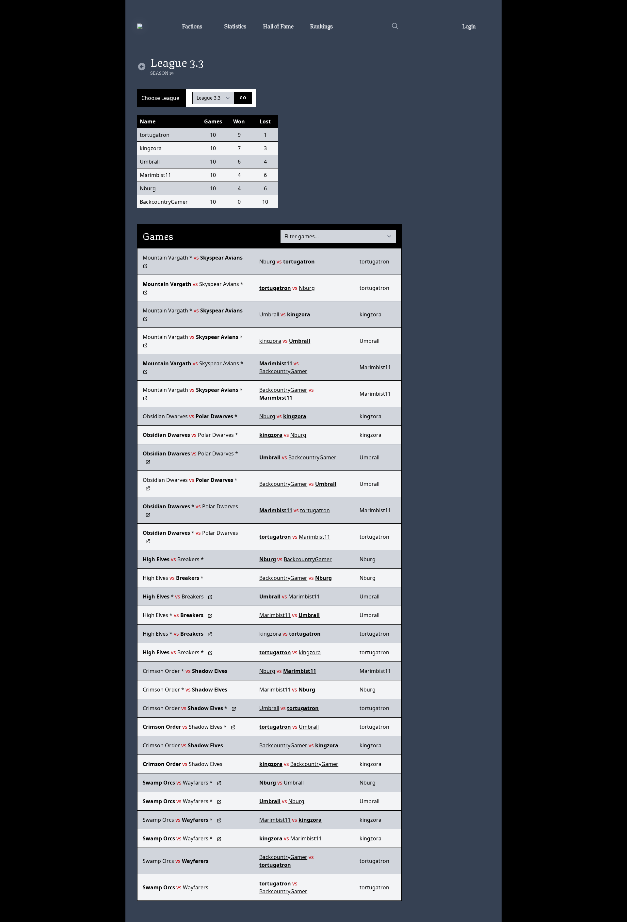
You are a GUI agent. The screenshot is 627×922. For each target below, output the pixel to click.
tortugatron (154, 134)
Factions (192, 25)
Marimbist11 (155, 175)
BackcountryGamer (161, 201)
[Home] (150, 26)
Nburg (148, 188)
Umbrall (150, 161)
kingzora (151, 148)
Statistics (235, 25)
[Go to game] (145, 265)
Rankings (321, 25)
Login (469, 25)
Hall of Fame (278, 25)
